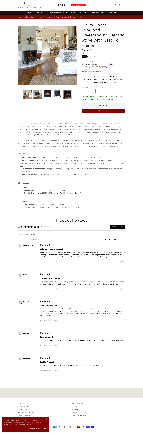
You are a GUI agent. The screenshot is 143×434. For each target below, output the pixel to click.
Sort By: (107, 239)
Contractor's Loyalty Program (83, 412)
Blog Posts (76, 409)
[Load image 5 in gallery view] (67, 94)
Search (74, 406)
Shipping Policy (24, 403)
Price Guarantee (78, 403)
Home (29, 13)
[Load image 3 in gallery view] (47, 94)
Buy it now (103, 111)
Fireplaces (38, 13)
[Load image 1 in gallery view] (27, 94)
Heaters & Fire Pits (77, 13)
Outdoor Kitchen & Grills (56, 13)
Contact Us (111, 13)
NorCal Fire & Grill (74, 430)
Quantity (85, 87)
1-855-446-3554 (24, 5)
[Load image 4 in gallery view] (57, 94)
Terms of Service (24, 415)
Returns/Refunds (24, 406)
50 (85, 57)
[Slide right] (77, 57)
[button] (115, 5)
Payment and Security (26, 412)
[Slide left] (18, 57)
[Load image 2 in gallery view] (37, 94)
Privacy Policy (23, 409)
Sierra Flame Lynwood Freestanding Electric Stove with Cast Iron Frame (55, 17)
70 (92, 57)
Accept (44, 429)
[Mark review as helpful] (122, 261)
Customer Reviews (96, 13)
